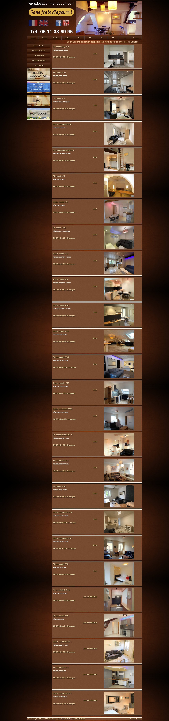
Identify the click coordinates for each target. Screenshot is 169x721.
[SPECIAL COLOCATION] (38, 79)
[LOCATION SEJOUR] (38, 93)
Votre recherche (38, 46)
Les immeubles (39, 55)
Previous (78, 18)
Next (140, 18)
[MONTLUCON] (38, 119)
